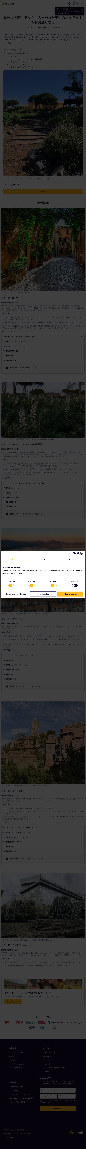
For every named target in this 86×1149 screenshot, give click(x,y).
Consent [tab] (15, 560)
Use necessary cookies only (16, 594)
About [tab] (71, 560)
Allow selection (43, 594)
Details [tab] (43, 560)
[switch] (32, 585)
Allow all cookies (70, 594)
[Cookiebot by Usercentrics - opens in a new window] (74, 553)
